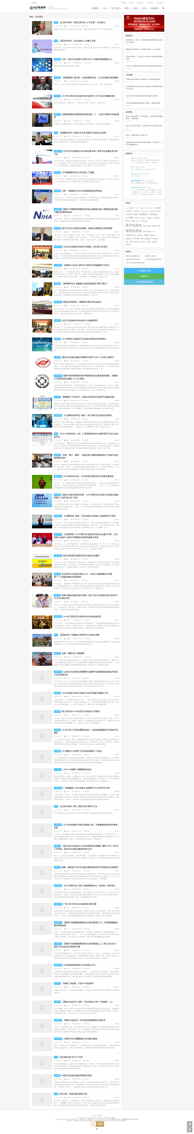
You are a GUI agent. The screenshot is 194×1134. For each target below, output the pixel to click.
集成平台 (128, 244)
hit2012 (68, 157)
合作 (144, 8)
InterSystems (144, 211)
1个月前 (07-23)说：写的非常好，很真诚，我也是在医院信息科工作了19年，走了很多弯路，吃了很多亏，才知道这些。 (147, 160)
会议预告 (57, 96)
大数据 (146, 235)
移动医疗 (148, 239)
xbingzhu (68, 1097)
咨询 (135, 8)
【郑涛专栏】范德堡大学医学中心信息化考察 (79, 635)
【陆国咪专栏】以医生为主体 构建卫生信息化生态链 (82, 133)
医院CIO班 (156, 226)
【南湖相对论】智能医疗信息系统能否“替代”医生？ (85, 283)
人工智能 (129, 218)
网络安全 (156, 239)
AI (126, 208)
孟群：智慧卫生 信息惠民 (73, 653)
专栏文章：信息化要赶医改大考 (73, 1094)
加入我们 (140, 3)
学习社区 (115, 8)
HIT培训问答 (136, 211)
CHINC (137, 208)
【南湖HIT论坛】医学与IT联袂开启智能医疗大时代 (86, 265)
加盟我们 (112, 1118)
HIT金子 (68, 44)
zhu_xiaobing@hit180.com (100, 1119)
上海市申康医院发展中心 (153, 259)
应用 (126, 8)
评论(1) (87, 773)
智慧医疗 (153, 235)
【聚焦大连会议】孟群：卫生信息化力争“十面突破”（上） (88, 1002)
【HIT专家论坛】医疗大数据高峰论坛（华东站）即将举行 (89, 886)
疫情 (142, 239)
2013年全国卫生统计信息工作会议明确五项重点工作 (85, 693)
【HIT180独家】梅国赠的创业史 (77, 769)
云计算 (151, 211)
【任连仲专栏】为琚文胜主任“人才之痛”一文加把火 (82, 22)
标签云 (131, 3)
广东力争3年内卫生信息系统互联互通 (79, 904)
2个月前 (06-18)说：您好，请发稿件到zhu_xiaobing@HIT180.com (144, 168)
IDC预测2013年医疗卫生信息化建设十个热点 (82, 751)
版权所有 (82, 1119)
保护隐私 (94, 1118)
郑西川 (149, 242)
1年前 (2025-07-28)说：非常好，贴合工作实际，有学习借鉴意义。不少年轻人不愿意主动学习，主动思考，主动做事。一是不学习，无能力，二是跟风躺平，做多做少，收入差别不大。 (147, 192)
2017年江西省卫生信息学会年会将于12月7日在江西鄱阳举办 (88, 96)
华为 (154, 231)
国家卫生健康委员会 (133, 256)
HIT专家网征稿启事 (144, 282)
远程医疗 (143, 242)
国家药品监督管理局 (133, 259)
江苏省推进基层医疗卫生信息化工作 (79, 965)
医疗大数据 (147, 226)
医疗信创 (144, 221)
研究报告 (57, 751)
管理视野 (57, 77)
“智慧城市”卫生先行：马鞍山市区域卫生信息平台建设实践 (88, 397)
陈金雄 (154, 242)
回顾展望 (139, 235)
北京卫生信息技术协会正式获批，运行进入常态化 (85, 247)
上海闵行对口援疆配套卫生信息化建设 (80, 1039)
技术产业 (57, 172)
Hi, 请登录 (33, 3)
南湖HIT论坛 (131, 235)
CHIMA (131, 208)
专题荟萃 (144, 276)
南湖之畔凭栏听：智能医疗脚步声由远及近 (82, 302)
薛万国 (137, 242)
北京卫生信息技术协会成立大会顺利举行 (80, 320)
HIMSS (142, 208)
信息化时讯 (58, 151)
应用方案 (57, 397)
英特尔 (132, 242)
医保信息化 (156, 218)
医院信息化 (134, 231)
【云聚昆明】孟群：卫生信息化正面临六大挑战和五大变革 (89, 516)
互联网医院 (153, 214)
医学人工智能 (130, 221)
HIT (67, 26)
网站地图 (106, 1118)
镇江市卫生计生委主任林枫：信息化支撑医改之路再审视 (87, 228)
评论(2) (87, 987)
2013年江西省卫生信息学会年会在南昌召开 (82, 616)
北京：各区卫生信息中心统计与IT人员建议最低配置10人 (87, 59)
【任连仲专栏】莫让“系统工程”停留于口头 (78, 806)
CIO (105, 8)
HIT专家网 (37, 8)
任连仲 (137, 218)
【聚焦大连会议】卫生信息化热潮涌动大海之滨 (84, 1020)
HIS (147, 208)
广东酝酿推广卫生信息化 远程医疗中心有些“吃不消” (86, 788)
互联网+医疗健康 (132, 214)
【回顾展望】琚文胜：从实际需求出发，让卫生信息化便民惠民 (90, 77)
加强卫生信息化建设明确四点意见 (77, 1075)
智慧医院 (129, 239)
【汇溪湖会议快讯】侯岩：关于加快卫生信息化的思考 (87, 415)
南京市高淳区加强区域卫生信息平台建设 (81, 555)
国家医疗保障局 (150, 256)
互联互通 (157, 211)
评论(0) (86, 26)
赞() (117, 26)
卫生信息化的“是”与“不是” (71, 1057)
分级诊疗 (149, 218)
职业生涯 (57, 574)
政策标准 (57, 59)
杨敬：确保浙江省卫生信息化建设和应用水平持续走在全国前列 (90, 867)
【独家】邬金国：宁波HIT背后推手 (78, 983)
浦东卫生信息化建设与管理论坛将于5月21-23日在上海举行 (88, 357)
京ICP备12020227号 (114, 1119)
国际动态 (57, 114)
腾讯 (127, 242)
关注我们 (160, 3)
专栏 (56, 22)
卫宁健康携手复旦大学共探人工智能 (78, 172)
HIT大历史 (58, 769)
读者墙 (123, 3)
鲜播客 (95, 8)
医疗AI (138, 221)
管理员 (68, 1060)
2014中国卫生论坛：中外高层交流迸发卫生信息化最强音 (88, 476)
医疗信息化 (134, 225)
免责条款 (100, 1118)
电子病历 (136, 239)
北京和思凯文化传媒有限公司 (70, 1119)
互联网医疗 (143, 214)
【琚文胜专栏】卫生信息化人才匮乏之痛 (77, 41)
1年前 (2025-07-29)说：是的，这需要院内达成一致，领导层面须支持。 (145, 182)
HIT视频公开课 (144, 271)
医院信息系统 (147, 231)
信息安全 (142, 218)
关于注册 (87, 1118)
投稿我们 (155, 8)
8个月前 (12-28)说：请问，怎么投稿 (140, 175)
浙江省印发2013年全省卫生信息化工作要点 (81, 711)
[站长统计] (97, 1128)
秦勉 (67, 269)
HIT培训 (129, 211)
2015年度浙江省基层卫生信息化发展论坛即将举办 (84, 339)
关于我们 (150, 3)
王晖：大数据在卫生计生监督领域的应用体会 (82, 191)
